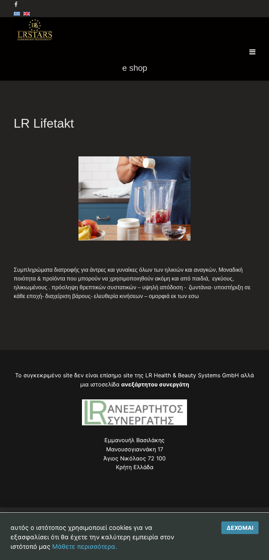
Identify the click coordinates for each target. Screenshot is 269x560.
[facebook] (16, 4)
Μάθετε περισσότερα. (84, 546)
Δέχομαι (240, 527)
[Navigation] (252, 52)
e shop (134, 68)
